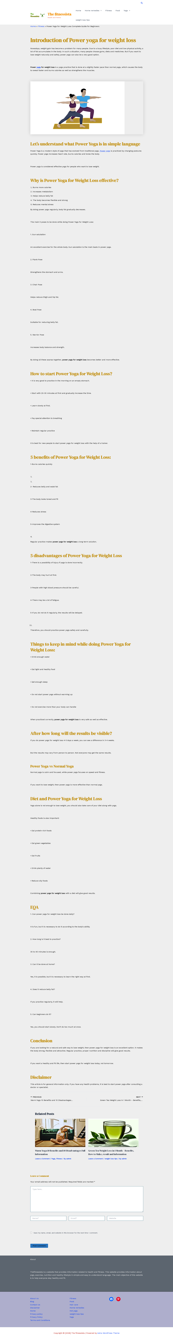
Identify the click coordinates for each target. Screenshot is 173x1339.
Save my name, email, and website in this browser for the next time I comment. (66, 1233)
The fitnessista (59, 14)
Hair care (74, 1305)
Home (78, 10)
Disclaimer (35, 1308)
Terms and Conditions (40, 1320)
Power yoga (105, 151)
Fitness (108, 10)
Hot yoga (74, 1311)
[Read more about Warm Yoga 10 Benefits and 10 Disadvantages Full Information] (60, 1133)
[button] (142, 3)
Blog (32, 1301)
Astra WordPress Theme (108, 1333)
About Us (34, 1298)
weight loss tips (83, 20)
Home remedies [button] (92, 10)
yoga (39, 67)
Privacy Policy (36, 1317)
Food (118, 10)
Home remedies (77, 1308)
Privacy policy (36, 1314)
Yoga (53, 1159)
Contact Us (35, 1305)
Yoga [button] (126, 10)
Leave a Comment (42, 1159)
